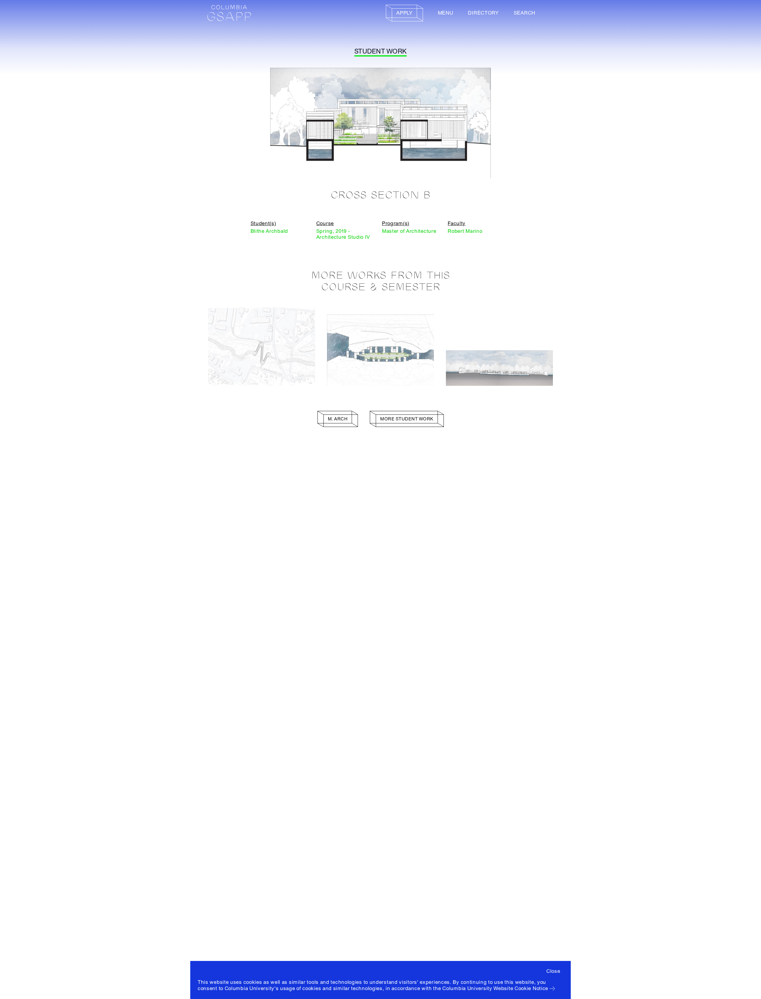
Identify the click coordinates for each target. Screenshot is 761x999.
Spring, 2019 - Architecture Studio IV (343, 234)
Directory (483, 13)
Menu (445, 13)
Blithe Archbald (269, 231)
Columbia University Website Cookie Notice (495, 988)
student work (380, 51)
